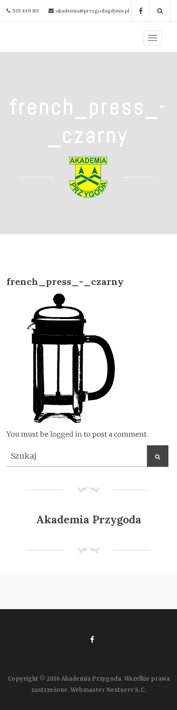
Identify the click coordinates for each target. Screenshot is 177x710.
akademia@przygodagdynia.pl (92, 10)
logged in (66, 434)
